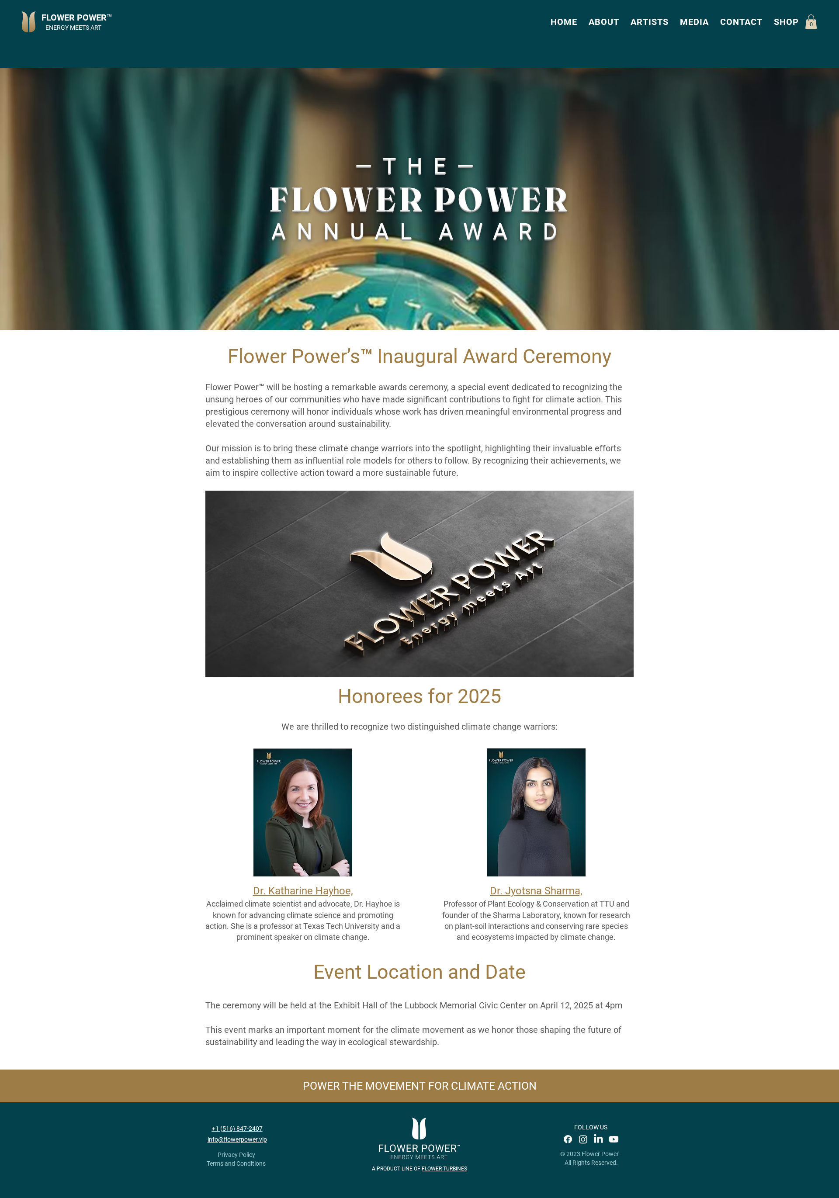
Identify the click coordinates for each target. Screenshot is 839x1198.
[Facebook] (567, 1139)
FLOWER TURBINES (444, 1169)
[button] (604, 21)
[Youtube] (613, 1139)
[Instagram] (583, 1139)
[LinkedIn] (598, 1139)
